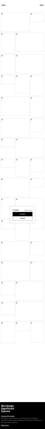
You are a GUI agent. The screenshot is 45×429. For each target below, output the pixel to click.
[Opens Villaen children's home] (8, 230)
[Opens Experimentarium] (15, 127)
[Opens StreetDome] (30, 311)
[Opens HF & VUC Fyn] (30, 291)
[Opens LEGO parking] (8, 311)
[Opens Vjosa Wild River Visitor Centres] (15, 270)
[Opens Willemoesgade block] (22, 332)
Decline (22, 218)
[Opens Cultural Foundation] (22, 230)
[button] (22, 415)
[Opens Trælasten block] (22, 85)
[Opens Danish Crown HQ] (37, 107)
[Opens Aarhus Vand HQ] (8, 85)
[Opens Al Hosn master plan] (15, 187)
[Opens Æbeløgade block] (15, 250)
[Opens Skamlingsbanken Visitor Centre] (37, 85)
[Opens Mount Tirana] (8, 43)
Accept (22, 214)
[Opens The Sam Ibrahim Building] (30, 147)
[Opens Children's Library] (37, 167)
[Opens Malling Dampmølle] (30, 64)
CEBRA (2, 5)
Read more (5, 425)
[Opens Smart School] (37, 127)
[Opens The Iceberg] (15, 22)
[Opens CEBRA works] (37, 270)
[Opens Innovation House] (37, 187)
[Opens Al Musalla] (30, 43)
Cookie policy (28, 210)
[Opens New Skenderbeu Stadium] (8, 332)
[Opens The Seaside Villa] (8, 208)
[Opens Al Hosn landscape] (37, 22)
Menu (42, 5)
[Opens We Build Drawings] (8, 64)
